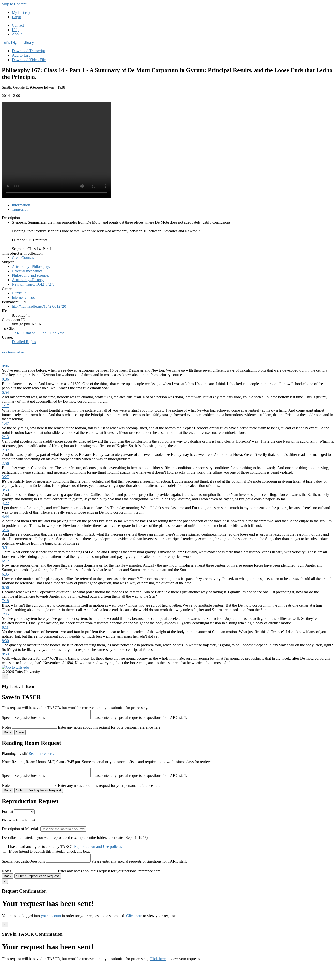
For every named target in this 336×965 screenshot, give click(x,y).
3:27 (5, 477)
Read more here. (41, 753)
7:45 (5, 614)
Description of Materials (20, 829)
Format (7, 811)
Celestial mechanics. (27, 271)
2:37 (5, 450)
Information (21, 205)
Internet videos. (24, 297)
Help (15, 30)
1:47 (5, 423)
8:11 (5, 627)
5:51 (5, 548)
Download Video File (29, 60)
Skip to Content (14, 4)
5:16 (5, 530)
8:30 (5, 641)
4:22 (5, 503)
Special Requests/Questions (23, 717)
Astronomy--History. (28, 280)
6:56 (5, 587)
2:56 (5, 463)
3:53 (5, 490)
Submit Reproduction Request (37, 876)
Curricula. (19, 293)
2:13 (5, 437)
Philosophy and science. (30, 275)
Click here (134, 916)
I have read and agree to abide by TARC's (65, 846)
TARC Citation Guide (29, 333)
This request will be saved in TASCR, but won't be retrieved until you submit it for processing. (75, 708)
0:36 (5, 379)
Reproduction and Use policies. (98, 846)
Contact (18, 25)
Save (20, 732)
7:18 (5, 601)
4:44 (5, 517)
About (17, 34)
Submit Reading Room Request (38, 790)
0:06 (5, 366)
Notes (6, 727)
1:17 (5, 406)
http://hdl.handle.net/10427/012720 (39, 306)
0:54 (5, 392)
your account (51, 916)
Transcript (19, 209)
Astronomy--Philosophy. (31, 266)
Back (7, 732)
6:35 (5, 574)
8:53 (5, 654)
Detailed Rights (24, 342)
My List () (21, 12)
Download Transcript (28, 51)
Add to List (21, 55)
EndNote (57, 333)
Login (16, 17)
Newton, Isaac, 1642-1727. (33, 284)
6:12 (5, 561)
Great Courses (23, 258)
